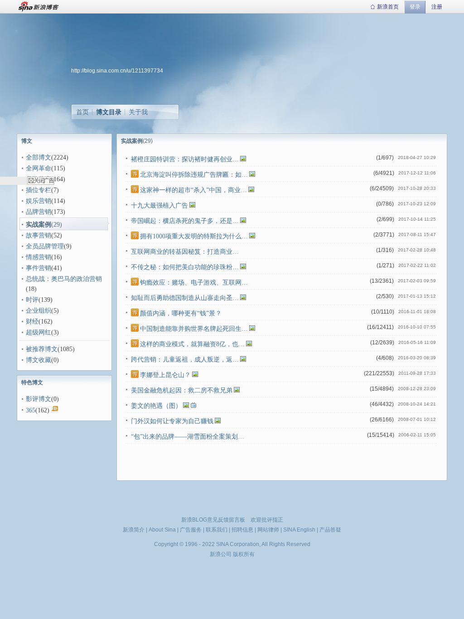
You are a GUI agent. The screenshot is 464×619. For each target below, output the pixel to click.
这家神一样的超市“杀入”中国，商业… (193, 190)
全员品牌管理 (45, 246)
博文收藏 (38, 360)
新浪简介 (134, 530)
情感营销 (38, 257)
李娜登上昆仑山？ (165, 375)
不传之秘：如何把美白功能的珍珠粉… (185, 267)
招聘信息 (242, 530)
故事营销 (38, 235)
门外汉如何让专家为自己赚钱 (172, 421)
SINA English (299, 530)
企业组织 (38, 310)
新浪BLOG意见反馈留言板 (213, 520)
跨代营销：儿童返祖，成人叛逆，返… (185, 359)
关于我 (138, 112)
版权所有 (244, 554)
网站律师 (268, 530)
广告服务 (191, 530)
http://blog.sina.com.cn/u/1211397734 (117, 71)
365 (30, 410)
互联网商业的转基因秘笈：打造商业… (185, 251)
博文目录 (108, 112)
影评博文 (38, 399)
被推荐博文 (42, 349)
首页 (82, 112)
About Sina (162, 530)
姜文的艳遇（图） (156, 405)
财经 (32, 321)
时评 (32, 299)
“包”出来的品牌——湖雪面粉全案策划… (187, 436)
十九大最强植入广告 (159, 205)
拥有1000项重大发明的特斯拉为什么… (194, 236)
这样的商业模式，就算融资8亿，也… (192, 344)
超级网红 (38, 332)
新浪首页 (388, 7)
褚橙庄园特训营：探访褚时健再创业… (185, 159)
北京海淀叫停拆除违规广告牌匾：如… (194, 174)
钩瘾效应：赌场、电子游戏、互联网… (194, 282)
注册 (436, 7)
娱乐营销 (38, 201)
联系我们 (216, 530)
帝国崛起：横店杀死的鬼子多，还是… (185, 221)
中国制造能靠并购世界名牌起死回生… (194, 328)
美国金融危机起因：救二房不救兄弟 (181, 390)
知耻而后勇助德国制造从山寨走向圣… (185, 298)
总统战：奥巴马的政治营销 (64, 279)
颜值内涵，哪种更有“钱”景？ (181, 313)
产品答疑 (330, 530)
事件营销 (38, 268)
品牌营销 (38, 211)
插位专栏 (38, 190)
